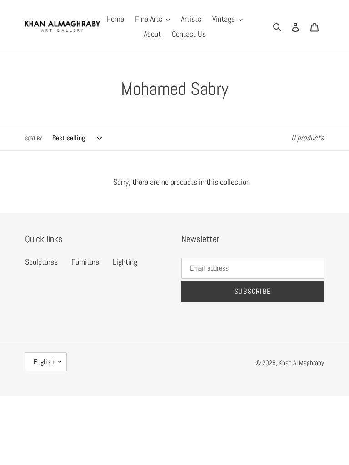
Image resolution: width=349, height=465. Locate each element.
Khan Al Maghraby (301, 362)
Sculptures (41, 262)
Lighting (125, 262)
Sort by (33, 138)
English (44, 361)
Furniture (85, 262)
